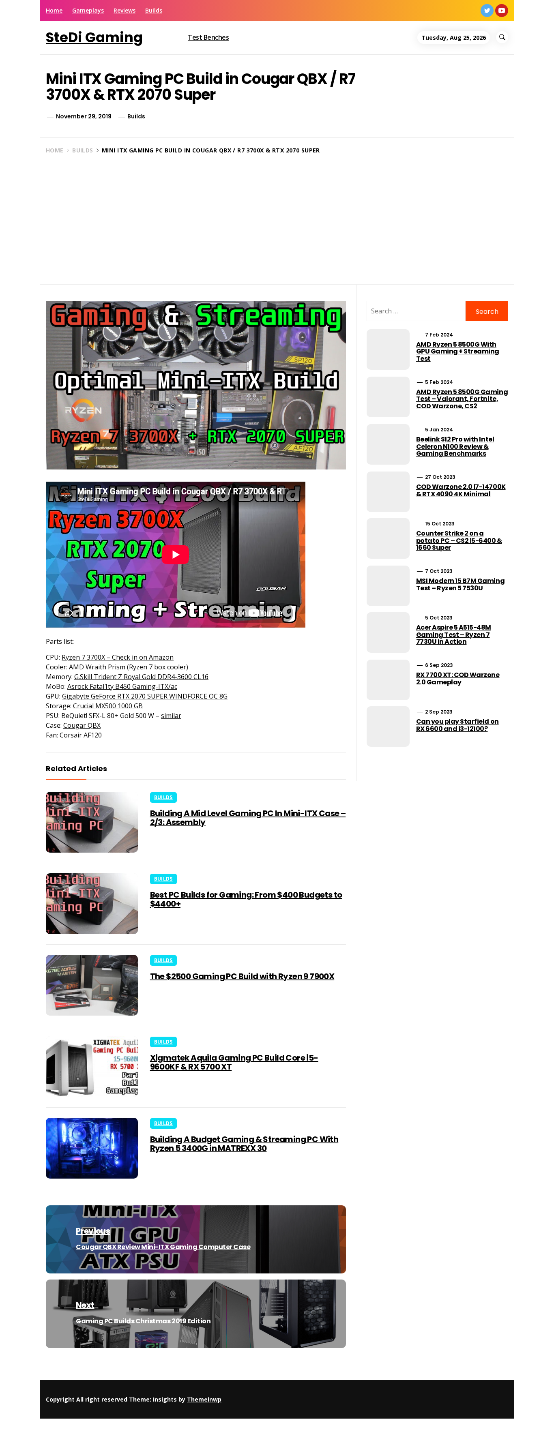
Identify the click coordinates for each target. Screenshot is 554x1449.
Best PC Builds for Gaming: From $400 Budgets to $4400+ (246, 899)
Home (54, 10)
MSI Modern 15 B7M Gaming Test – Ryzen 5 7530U (460, 584)
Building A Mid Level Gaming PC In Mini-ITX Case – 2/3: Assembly (248, 818)
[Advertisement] (277, 217)
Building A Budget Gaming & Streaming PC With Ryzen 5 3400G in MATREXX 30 (244, 1144)
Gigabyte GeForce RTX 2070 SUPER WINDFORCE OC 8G (145, 696)
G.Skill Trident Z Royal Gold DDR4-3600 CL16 (141, 676)
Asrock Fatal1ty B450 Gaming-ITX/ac (122, 686)
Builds (153, 10)
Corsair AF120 (81, 735)
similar (171, 715)
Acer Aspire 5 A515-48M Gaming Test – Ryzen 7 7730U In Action (453, 634)
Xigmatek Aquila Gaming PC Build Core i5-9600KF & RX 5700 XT (234, 1062)
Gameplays (88, 10)
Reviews (124, 10)
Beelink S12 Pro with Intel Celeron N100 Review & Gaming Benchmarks (455, 446)
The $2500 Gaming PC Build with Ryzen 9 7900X (242, 976)
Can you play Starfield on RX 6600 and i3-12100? (457, 725)
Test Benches (208, 37)
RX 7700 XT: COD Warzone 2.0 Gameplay (458, 678)
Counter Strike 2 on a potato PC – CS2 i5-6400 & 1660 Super (459, 540)
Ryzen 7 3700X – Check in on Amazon (118, 657)
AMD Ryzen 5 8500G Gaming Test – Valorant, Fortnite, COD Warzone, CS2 (462, 399)
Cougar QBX (82, 725)
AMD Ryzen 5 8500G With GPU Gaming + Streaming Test (457, 351)
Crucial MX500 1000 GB (108, 705)
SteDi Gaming (94, 37)
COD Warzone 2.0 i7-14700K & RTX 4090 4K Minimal (461, 490)
